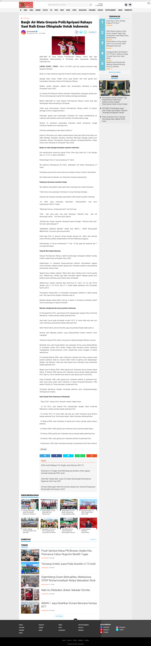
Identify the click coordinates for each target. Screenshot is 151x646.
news (25, 10)
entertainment (110, 10)
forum (41, 627)
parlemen (92, 10)
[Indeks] (126, 4)
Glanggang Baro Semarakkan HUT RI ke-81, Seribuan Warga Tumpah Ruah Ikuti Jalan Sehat (117, 55)
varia (31, 10)
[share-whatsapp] (85, 32)
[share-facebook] (76, 32)
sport (74, 10)
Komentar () (92, 32)
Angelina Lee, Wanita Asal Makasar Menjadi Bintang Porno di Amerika (115, 64)
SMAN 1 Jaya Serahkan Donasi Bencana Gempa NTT (69, 605)
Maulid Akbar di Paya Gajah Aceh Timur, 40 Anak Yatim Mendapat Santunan (116, 44)
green (120, 10)
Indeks (87, 640)
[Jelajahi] (148, 3)
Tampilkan (92, 539)
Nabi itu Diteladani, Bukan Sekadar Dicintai (65, 590)
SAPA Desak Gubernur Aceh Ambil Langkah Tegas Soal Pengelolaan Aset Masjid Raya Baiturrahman (117, 34)
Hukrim (69, 640)
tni (51, 10)
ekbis (62, 10)
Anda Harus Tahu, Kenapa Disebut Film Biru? (115, 22)
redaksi (81, 630)
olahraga (26, 18)
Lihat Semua (59, 616)
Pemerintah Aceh (130, 10)
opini (56, 10)
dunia (68, 10)
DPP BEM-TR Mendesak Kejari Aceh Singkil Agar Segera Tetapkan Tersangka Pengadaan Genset (114, 110)
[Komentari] (91, 455)
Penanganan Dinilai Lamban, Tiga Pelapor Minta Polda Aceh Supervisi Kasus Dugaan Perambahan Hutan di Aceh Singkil (114, 101)
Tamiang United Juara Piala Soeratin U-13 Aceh (68, 563)
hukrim (38, 10)
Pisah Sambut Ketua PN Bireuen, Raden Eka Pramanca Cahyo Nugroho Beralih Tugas (66, 552)
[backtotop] (75, 620)
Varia (64, 640)
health (80, 627)
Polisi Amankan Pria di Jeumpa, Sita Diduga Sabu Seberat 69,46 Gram (113, 119)
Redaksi (80, 640)
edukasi (100, 10)
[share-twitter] (81, 32)
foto (60, 627)
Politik (75, 640)
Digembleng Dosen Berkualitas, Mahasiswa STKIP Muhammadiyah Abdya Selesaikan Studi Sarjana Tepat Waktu (68, 580)
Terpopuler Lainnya (114, 72)
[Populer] (130, 4)
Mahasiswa (82, 10)
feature (21, 627)
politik (45, 10)
